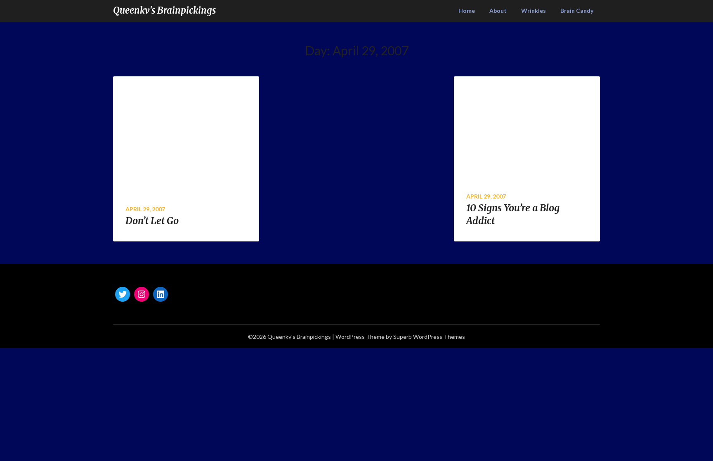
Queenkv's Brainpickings (164, 10)
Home (466, 10)
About (498, 10)
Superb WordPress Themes (429, 336)
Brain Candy (576, 10)
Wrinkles (533, 10)
